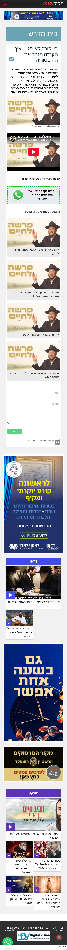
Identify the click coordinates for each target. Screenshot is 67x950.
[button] (7, 942)
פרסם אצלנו (13, 927)
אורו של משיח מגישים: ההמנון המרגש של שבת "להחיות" (22, 866)
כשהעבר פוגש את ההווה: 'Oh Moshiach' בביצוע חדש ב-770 (47, 864)
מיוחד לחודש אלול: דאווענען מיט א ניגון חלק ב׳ (21, 899)
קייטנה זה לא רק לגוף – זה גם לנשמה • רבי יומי (33, 601)
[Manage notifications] (59, 937)
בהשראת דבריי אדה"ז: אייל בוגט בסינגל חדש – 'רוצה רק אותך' (48, 901)
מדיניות (59, 930)
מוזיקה (33, 793)
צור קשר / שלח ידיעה (32, 927)
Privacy (63, 946)
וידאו (33, 561)
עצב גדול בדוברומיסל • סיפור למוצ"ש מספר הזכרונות (19, 632)
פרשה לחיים (28, 178)
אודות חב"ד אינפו (54, 927)
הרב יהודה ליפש (44, 178)
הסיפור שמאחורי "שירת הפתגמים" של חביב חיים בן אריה (34, 835)
